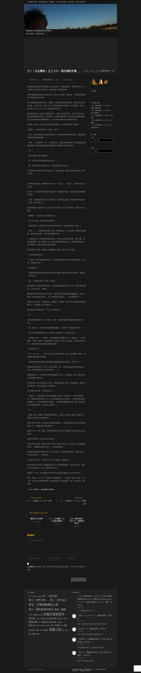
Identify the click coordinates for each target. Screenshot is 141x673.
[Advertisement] (70, 53)
